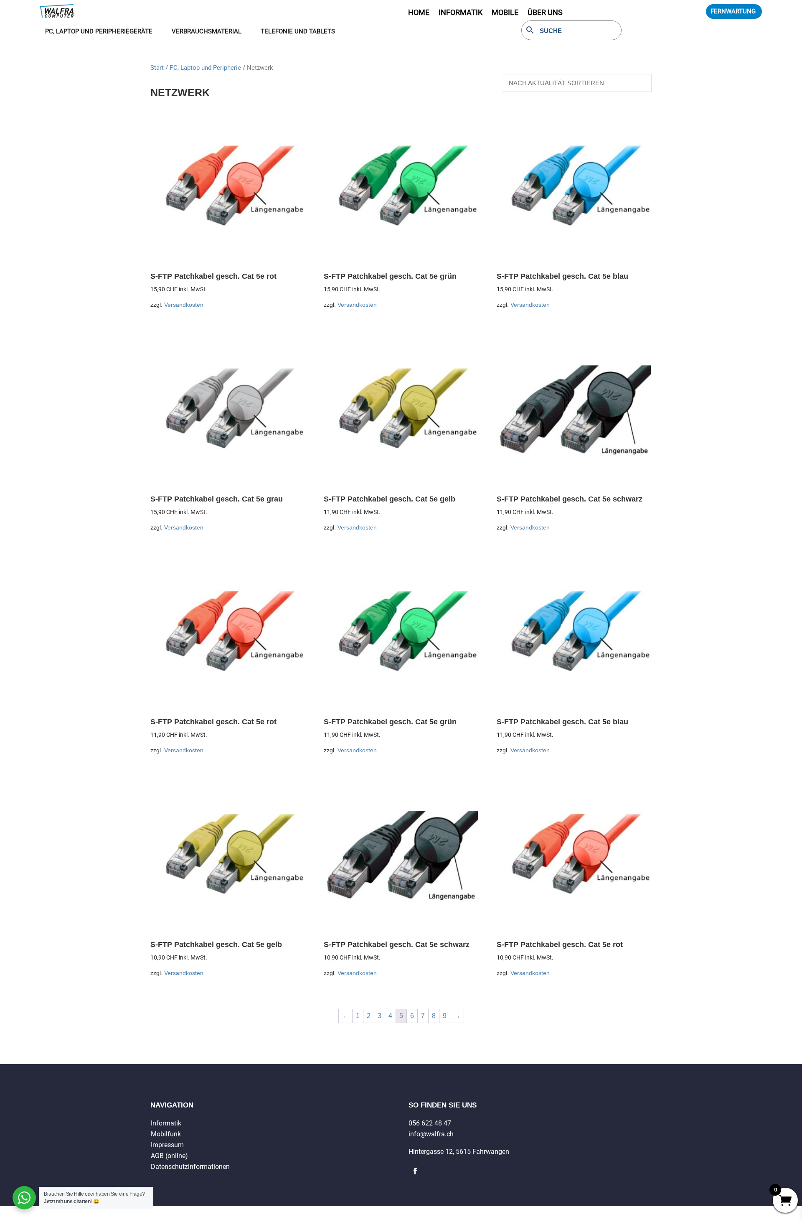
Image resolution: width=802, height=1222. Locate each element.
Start (157, 67)
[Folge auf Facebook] (415, 1171)
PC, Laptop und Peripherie (205, 67)
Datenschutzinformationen (190, 1167)
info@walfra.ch (431, 1134)
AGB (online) (169, 1156)
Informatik (166, 1123)
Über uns (545, 13)
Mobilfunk (166, 1134)
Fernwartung (733, 11)
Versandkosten (183, 304)
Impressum (167, 1145)
